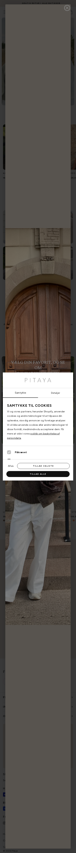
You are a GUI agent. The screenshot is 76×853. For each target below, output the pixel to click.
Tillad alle (38, 474)
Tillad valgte (43, 466)
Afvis (11, 466)
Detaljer (55, 392)
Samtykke (20, 392)
